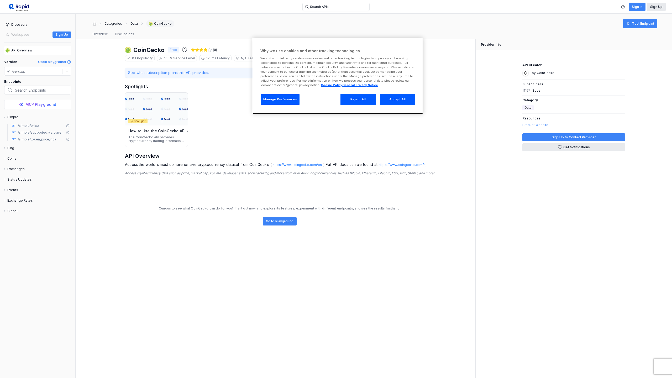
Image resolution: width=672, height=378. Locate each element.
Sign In (637, 7)
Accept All (397, 99)
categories (113, 23)
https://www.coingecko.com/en (297, 165)
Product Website (535, 125)
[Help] (623, 7)
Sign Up (656, 7)
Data (134, 23)
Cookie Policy (331, 85)
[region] (338, 76)
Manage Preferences (280, 99)
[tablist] (113, 34)
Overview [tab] (100, 34)
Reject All (358, 99)
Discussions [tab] (124, 34)
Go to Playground (279, 221)
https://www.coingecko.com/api (403, 165)
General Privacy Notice (360, 85)
